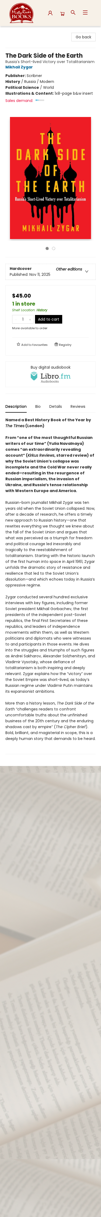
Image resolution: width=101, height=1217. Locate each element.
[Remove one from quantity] (15, 319)
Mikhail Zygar (19, 67)
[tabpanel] (50, 585)
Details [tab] (55, 406)
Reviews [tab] (78, 406)
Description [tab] (16, 406)
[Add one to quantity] (30, 319)
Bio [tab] (38, 406)
